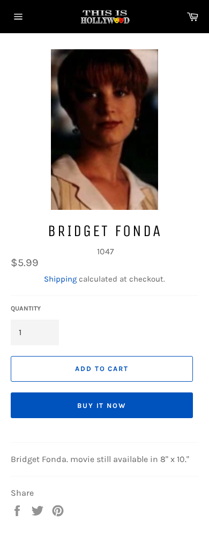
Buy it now (102, 406)
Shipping (60, 279)
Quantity (26, 308)
